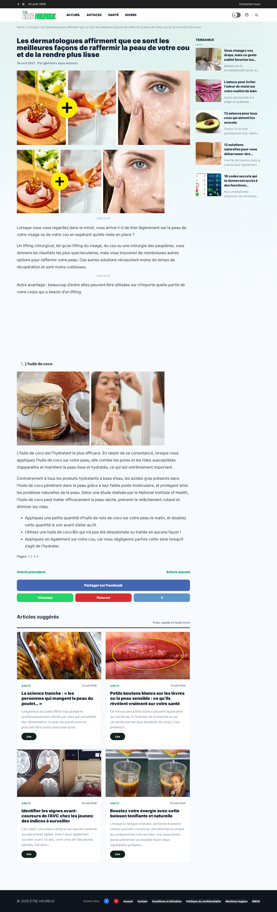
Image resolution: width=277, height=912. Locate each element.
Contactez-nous (249, 4)
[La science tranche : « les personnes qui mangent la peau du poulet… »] (59, 655)
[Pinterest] (23, 4)
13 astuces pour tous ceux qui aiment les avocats (240, 117)
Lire (29, 736)
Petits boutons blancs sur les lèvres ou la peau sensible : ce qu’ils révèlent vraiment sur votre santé (147, 698)
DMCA (256, 901)
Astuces (94, 15)
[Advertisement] (103, 328)
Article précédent (31, 572)
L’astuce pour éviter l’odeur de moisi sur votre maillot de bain (240, 86)
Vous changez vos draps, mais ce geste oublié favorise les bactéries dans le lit (240, 55)
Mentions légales (236, 901)
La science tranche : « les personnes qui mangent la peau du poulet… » (57, 698)
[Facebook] (18, 4)
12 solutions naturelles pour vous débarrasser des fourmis (240, 149)
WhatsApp (45, 597)
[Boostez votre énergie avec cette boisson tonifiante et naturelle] (148, 773)
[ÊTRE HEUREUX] (246, 14)
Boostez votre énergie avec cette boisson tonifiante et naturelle (144, 813)
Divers (130, 15)
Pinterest (103, 597)
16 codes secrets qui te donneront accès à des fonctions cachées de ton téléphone (241, 180)
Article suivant (178, 572)
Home (21, 27)
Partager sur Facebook (103, 585)
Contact (142, 901)
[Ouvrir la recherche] (256, 15)
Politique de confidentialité (203, 901)
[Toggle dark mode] (236, 15)
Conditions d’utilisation (167, 901)
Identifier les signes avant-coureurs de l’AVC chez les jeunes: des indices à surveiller (57, 816)
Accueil (73, 15)
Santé (113, 15)
